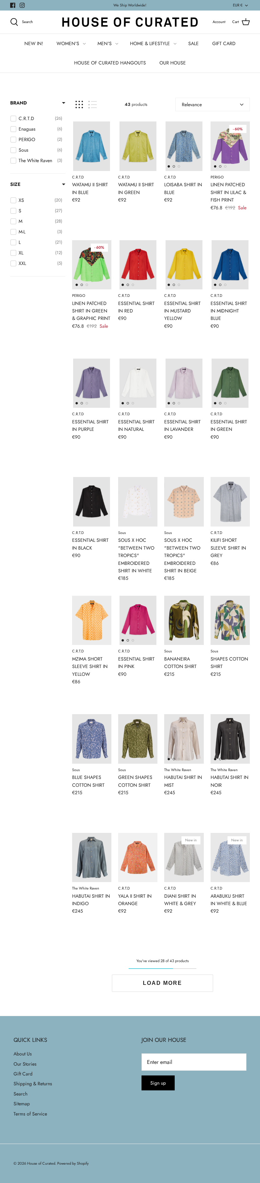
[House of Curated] (130, 22)
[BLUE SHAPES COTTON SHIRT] (91, 738)
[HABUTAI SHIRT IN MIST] (183, 738)
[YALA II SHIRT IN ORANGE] (137, 857)
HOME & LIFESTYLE (150, 43)
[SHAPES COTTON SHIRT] (230, 620)
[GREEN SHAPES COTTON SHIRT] (137, 738)
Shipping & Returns (33, 1083)
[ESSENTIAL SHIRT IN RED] (137, 264)
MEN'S (105, 43)
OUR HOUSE (172, 62)
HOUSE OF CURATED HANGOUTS (110, 62)
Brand (18, 102)
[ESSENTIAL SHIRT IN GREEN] (230, 383)
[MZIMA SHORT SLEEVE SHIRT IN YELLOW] (91, 620)
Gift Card (23, 1073)
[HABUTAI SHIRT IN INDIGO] (91, 857)
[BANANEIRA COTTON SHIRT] (183, 620)
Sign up (158, 1083)
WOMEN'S (68, 43)
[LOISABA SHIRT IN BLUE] (183, 146)
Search (20, 1093)
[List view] (92, 105)
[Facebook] (12, 5)
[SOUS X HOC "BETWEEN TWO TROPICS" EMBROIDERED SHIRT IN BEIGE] (183, 501)
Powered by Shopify (73, 1163)
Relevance (192, 104)
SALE (193, 43)
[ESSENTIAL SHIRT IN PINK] (137, 620)
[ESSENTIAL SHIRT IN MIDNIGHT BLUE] (230, 264)
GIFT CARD (224, 43)
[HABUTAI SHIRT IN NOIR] (230, 738)
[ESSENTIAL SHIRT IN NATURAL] (137, 383)
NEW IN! (33, 43)
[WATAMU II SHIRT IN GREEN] (137, 146)
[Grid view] (79, 105)
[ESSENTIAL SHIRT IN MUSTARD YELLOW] (183, 264)
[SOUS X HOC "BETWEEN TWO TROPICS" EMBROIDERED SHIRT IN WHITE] (137, 501)
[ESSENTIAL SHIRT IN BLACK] (91, 501)
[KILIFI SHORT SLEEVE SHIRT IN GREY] (230, 501)
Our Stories (25, 1064)
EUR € (237, 5)
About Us (23, 1053)
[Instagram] (22, 5)
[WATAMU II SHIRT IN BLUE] (91, 146)
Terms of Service (30, 1113)
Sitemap (22, 1103)
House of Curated (41, 1163)
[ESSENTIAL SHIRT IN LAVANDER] (183, 383)
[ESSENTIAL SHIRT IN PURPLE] (91, 383)
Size (15, 184)
